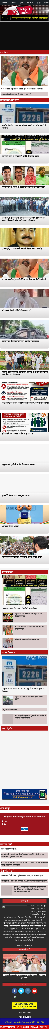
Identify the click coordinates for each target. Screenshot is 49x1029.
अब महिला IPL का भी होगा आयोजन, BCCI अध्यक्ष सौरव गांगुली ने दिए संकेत (24, 881)
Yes (5, 821)
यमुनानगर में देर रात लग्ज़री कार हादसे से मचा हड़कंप (20, 341)
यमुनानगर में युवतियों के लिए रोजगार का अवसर (18, 464)
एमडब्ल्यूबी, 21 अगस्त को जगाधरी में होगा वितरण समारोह (22, 248)
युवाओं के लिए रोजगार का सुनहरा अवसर (16, 495)
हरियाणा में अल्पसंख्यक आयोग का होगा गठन (17, 433)
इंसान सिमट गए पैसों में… (9, 849)
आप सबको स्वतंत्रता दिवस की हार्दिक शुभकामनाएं (16, 94)
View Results (24, 834)
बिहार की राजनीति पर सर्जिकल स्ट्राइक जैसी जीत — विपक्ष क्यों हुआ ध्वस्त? (24, 976)
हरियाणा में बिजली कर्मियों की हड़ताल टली (16, 310)
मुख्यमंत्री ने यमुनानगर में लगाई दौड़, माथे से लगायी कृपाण (22, 557)
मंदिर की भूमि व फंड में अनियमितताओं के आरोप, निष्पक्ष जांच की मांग (25, 403)
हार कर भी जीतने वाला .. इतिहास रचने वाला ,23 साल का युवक (22, 875)
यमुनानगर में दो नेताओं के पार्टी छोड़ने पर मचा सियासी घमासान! (23, 187)
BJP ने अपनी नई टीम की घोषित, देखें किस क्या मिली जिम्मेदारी (22, 89)
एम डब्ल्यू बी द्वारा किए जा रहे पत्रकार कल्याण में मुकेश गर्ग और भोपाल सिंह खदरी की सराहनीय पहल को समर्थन (23, 219)
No (5, 824)
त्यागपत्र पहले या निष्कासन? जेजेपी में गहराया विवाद (20, 156)
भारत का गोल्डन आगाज (10, 526)
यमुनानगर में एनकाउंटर (10, 710)
